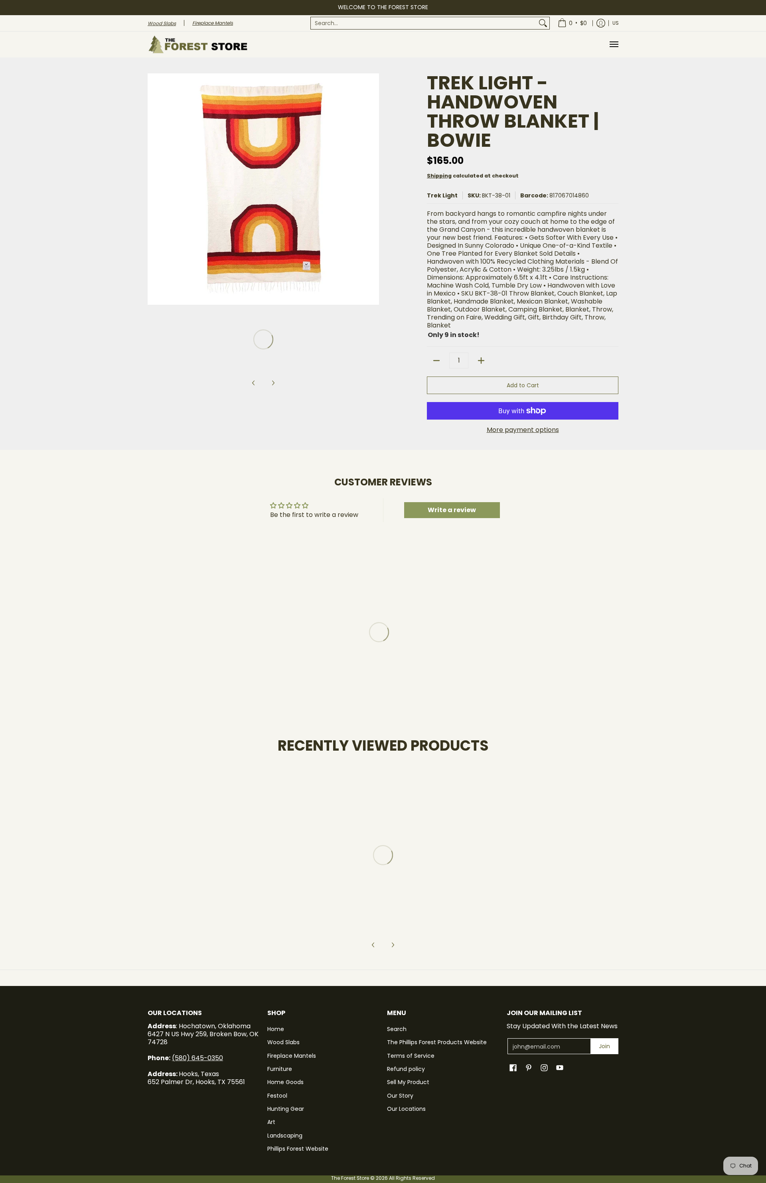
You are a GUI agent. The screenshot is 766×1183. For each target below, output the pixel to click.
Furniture (279, 1069)
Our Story (400, 1096)
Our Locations (406, 1109)
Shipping (439, 175)
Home (275, 1029)
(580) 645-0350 (197, 1058)
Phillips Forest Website (297, 1149)
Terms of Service (410, 1056)
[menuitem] (430, 23)
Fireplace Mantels (291, 1056)
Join (604, 1046)
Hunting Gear (285, 1109)
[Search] (543, 23)
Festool (277, 1096)
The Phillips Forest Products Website (437, 1042)
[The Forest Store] (197, 44)
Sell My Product (408, 1082)
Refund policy (406, 1069)
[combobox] (424, 23)
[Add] (481, 361)
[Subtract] (436, 361)
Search (397, 1029)
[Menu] (613, 44)
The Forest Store (350, 1178)
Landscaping (284, 1136)
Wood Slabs (283, 1042)
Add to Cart (523, 385)
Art (271, 1122)
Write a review (452, 510)
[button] (513, 1068)
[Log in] (601, 23)
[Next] (373, 189)
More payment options (523, 430)
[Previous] (153, 189)
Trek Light (442, 195)
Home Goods (285, 1082)
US (615, 23)
